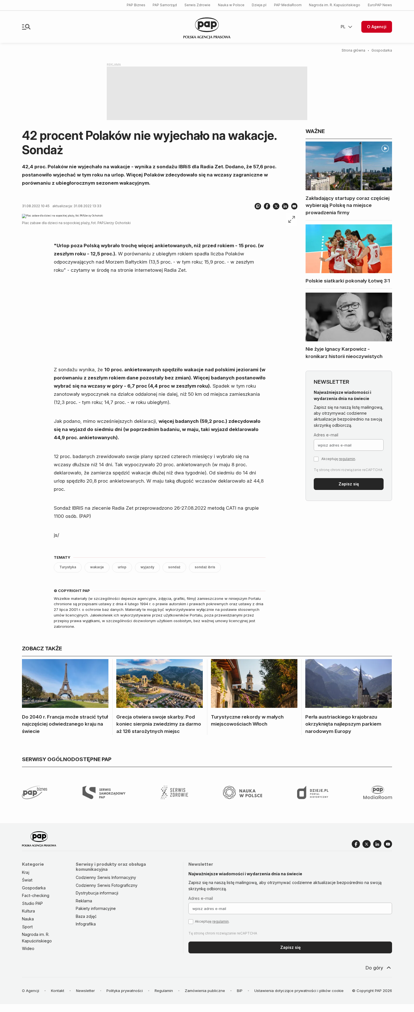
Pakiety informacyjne (96, 908)
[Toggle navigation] (26, 27)
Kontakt (57, 990)
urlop (122, 567)
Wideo (28, 948)
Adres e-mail (326, 434)
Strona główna (353, 50)
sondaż (174, 567)
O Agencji (376, 26)
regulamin (347, 459)
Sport (27, 926)
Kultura (28, 911)
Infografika (86, 924)
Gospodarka (381, 50)
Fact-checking (35, 895)
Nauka (28, 918)
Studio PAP (32, 903)
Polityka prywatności (124, 990)
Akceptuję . (338, 459)
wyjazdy (147, 567)
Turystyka (67, 567)
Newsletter (85, 990)
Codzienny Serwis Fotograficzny (106, 885)
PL (343, 26)
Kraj (25, 872)
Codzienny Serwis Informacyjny (106, 877)
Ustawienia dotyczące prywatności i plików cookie (299, 990)
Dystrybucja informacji (97, 893)
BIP (239, 990)
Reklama (84, 900)
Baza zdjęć (86, 916)
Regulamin (164, 990)
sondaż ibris (205, 567)
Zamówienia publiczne (205, 990)
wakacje (97, 567)
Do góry (374, 968)
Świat (27, 880)
